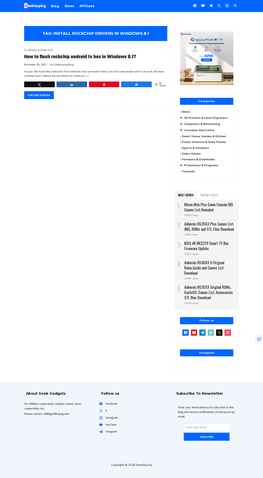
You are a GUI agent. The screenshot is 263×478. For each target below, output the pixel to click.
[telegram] (202, 332)
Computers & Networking (202, 124)
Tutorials (188, 171)
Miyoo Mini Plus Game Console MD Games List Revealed (208, 207)
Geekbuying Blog (64, 64)
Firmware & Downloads (198, 159)
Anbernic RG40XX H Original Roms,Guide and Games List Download (204, 268)
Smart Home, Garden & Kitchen (204, 136)
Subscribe (206, 436)
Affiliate (87, 6)
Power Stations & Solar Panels (204, 142)
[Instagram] (211, 5)
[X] (219, 5)
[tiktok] (211, 332)
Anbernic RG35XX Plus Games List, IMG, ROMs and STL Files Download (209, 226)
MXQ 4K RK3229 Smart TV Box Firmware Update (206, 245)
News (69, 6)
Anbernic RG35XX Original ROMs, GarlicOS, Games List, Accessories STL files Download (208, 292)
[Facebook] (195, 5)
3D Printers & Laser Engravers (205, 118)
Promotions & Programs (201, 165)
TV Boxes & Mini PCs (38, 50)
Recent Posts (209, 195)
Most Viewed (186, 195)
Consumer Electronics (199, 130)
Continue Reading (39, 95)
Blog (55, 6)
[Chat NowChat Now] (259, 339)
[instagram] (227, 5)
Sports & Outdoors (195, 148)
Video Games (191, 153)
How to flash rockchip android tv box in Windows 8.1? (80, 57)
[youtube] (203, 5)
